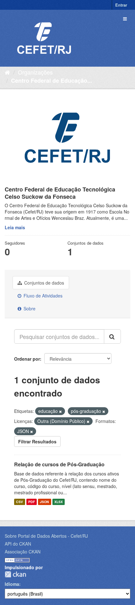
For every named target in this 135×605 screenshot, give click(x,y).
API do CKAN (18, 544)
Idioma (12, 584)
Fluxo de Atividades (42, 295)
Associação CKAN (22, 551)
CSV (19, 501)
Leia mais (15, 227)
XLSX (58, 501)
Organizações (35, 72)
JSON (44, 501)
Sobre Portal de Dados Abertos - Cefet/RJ (46, 536)
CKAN (15, 574)
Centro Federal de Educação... (51, 80)
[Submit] (112, 336)
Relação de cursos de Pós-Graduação (59, 464)
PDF (31, 501)
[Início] (7, 72)
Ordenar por (27, 359)
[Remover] (60, 411)
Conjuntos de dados (43, 283)
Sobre (28, 308)
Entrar (121, 5)
